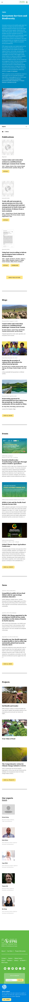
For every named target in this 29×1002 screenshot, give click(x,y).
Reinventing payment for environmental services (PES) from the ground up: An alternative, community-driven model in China (14, 401)
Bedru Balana (7, 330)
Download (15, 265)
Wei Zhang (19, 331)
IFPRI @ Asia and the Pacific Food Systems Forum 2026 (14, 503)
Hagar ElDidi (5, 863)
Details (5, 171)
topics (7, 131)
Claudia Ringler (17, 368)
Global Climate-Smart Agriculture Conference (14, 545)
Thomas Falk (5, 886)
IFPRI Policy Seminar (7, 456)
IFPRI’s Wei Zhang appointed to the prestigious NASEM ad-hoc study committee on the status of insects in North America (14, 618)
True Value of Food (8, 739)
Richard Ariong (5, 817)
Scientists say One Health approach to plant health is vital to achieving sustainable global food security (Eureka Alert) (14, 642)
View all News (8, 664)
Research (4, 800)
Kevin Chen (21, 406)
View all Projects (9, 780)
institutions (15, 71)
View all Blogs (8, 415)
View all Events (8, 567)
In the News (12, 590)
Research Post (5, 321)
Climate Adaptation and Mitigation (13, 79)
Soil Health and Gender (10, 706)
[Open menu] (2, 2)
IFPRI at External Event (7, 499)
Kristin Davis (7, 366)
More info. (18, 996)
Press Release (13, 612)
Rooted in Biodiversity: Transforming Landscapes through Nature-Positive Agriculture (14, 462)
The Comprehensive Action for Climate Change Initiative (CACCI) (14, 765)
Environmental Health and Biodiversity (10, 80)
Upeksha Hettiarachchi (8, 331)
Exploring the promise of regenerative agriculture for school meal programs (12, 362)
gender (8, 71)
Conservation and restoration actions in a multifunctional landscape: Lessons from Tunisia (13, 325)
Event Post (4, 358)
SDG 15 (14, 77)
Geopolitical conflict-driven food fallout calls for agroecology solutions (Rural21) (13, 595)
